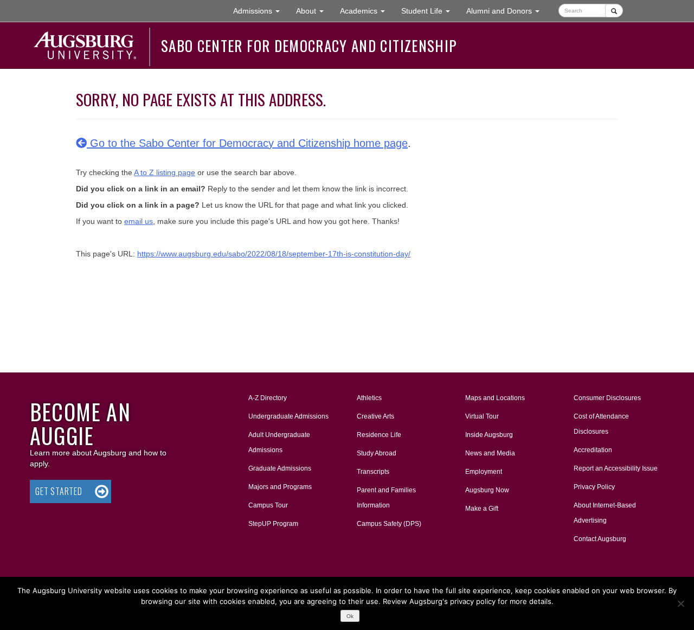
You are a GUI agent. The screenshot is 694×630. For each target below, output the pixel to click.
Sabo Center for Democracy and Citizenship (309, 45)
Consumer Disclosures (607, 398)
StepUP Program (273, 524)
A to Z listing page (164, 172)
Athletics (369, 398)
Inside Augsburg (489, 435)
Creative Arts (375, 416)
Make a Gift (481, 508)
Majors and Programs (280, 487)
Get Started (58, 491)
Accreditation (593, 450)
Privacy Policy (594, 487)
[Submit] (614, 10)
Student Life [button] (429, 10)
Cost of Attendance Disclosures (601, 424)
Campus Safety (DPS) (389, 524)
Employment (483, 471)
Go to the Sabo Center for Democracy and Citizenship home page (247, 143)
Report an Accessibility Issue (616, 468)
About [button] (314, 14)
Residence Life (379, 435)
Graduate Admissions (279, 468)
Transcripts (373, 471)
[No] (680, 603)
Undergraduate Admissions (288, 416)
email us (138, 221)
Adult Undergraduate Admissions (279, 442)
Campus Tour (268, 505)
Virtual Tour (482, 416)
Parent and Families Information (386, 497)
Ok (350, 616)
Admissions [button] (260, 10)
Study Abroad (376, 453)
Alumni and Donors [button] (507, 10)
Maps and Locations (495, 398)
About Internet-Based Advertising (605, 513)
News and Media (490, 453)
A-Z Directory (267, 398)
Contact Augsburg (600, 539)
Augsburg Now (487, 490)
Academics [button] (366, 10)
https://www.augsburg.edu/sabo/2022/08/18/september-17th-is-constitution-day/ (273, 253)
